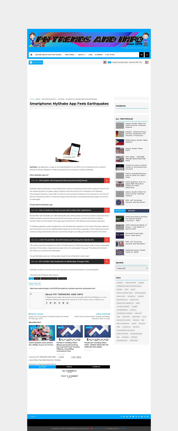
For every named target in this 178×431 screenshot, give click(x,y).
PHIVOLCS (126, 327)
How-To (138, 313)
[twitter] (124, 417)
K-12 (144, 316)
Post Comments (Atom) (47, 364)
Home (32, 99)
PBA (118, 327)
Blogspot (123, 428)
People (136, 327)
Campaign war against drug (129, 286)
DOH (126, 289)
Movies (136, 320)
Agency (120, 282)
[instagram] (145, 417)
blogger (42, 367)
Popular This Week (120, 211)
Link (91, 55)
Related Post (35, 322)
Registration (136, 333)
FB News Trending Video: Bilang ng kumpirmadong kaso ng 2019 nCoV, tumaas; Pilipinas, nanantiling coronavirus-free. (68, 347)
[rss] (139, 417)
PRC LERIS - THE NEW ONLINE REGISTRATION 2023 (136, 158)
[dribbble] (136, 417)
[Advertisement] (89, 14)
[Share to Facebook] (78, 357)
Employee (121, 296)
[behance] (142, 417)
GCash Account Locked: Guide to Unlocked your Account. (136, 167)
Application (131, 282)
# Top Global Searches (49, 278)
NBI (143, 320)
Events (141, 296)
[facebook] (121, 417)
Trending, (81, 108)
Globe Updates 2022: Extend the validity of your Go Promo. (41, 344)
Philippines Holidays (125, 330)
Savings (125, 337)
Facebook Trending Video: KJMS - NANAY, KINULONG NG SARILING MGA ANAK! (96, 345)
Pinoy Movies (122, 333)
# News (37, 278)
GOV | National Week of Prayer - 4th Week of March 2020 (136, 227)
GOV (142, 62)
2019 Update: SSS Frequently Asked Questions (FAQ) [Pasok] (63, 180)
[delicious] (147, 417)
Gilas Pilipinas (123, 306)
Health (133, 310)
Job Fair (126, 316)
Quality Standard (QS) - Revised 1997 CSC (118, 62)
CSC (101, 62)
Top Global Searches (49, 99)
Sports (134, 337)
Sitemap (99, 55)
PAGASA (142, 323)
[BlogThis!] (74, 357)
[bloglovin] (133, 417)
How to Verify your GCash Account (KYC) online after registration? (65, 210)
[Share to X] (76, 357)
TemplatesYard (100, 428)
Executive (134, 299)
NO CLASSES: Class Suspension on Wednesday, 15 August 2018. (64, 261)
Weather (134, 340)
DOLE (133, 289)
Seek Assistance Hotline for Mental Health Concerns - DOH (136, 218)
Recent (131, 211)
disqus (69, 367)
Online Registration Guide (48, 55)
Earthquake (140, 293)
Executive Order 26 (125, 303)
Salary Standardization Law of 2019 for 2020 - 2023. (136, 175)
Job (118, 316)
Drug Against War (125, 293)
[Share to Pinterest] (80, 357)
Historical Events (124, 313)
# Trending (62, 278)
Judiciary (136, 316)
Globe (134, 306)
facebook (96, 367)
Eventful (131, 296)
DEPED (119, 289)
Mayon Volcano (124, 320)
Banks (141, 282)
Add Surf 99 (34, 327)
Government (122, 310)
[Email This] (72, 357)
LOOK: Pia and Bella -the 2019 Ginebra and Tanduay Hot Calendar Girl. (66, 240)
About (81, 55)
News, (61, 108)
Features (69, 55)
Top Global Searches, (71, 108)
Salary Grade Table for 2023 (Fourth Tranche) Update (136, 125)
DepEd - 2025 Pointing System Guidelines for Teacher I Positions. (136, 133)
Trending (61, 99)
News (38, 99)
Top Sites (110, 55)
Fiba (138, 303)
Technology (122, 340)
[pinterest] (130, 417)
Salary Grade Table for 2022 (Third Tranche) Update (136, 193)
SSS (118, 337)
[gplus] (127, 417)
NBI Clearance (123, 323)
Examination (122, 299)
